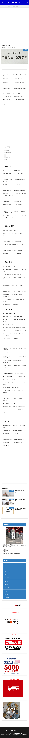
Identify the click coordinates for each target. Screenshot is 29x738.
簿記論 (6, 591)
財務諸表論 (7, 597)
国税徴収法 (7, 577)
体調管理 (6, 567)
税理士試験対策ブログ (14, 2)
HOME (3, 6)
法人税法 (6, 581)
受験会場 (6, 574)
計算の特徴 (7, 157)
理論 (12, 47)
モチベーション (7, 564)
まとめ (6, 159)
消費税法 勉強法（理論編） (20, 500)
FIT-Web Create (14, 734)
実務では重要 (8, 152)
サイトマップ (20, 730)
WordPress (25, 734)
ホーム (7, 730)
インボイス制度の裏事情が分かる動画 (20, 508)
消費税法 (8, 6)
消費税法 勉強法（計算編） (20, 491)
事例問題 (9, 47)
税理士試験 (7, 587)
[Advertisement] (14, 26)
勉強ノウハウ (7, 571)
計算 (14, 47)
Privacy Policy (13, 730)
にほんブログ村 (12, 605)
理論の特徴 (7, 154)
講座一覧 (6, 594)
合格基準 (7, 150)
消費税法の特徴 (15, 6)
